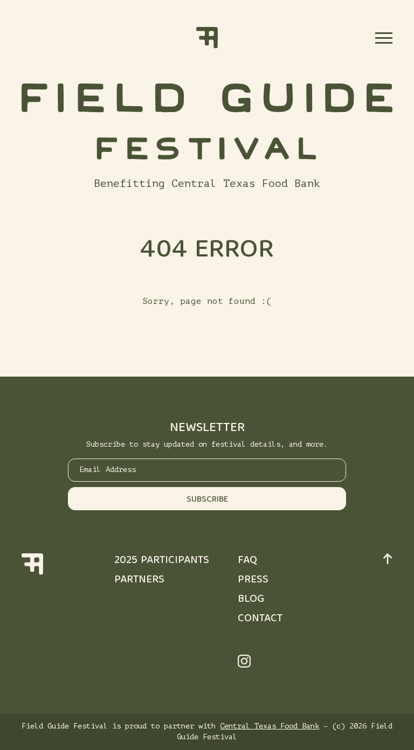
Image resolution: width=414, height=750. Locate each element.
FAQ (247, 560)
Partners (139, 580)
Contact (260, 618)
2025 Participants (161, 560)
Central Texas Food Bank (269, 726)
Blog (251, 599)
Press (253, 580)
